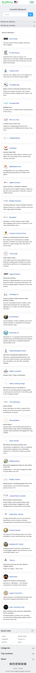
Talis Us (12, 560)
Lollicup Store (14, 71)
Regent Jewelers (15, 371)
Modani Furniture (15, 201)
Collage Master (14, 138)
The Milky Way (14, 85)
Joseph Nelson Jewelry (17, 496)
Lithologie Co (13, 294)
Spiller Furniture (14, 182)
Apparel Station (14, 274)
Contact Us (21, 639)
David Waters (14, 317)
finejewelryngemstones (17, 351)
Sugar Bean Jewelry (16, 514)
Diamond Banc (14, 420)
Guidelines (5, 639)
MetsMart (12, 217)
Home (4, 636)
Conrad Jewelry (14, 530)
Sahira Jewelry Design (17, 383)
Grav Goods (13, 39)
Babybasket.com (15, 166)
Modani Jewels (14, 479)
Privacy (20, 668)
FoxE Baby (13, 148)
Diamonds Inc (14, 333)
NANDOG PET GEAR (16, 544)
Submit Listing (22, 636)
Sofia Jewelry (14, 441)
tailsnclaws (13, 577)
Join (31, 2)
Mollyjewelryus (14, 461)
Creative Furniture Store (17, 233)
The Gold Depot (14, 402)
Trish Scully (13, 254)
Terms (15, 668)
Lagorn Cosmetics (15, 593)
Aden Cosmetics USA (16, 607)
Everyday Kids (14, 103)
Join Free (4, 642)
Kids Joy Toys (14, 120)
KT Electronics (14, 53)
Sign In (20, 642)
